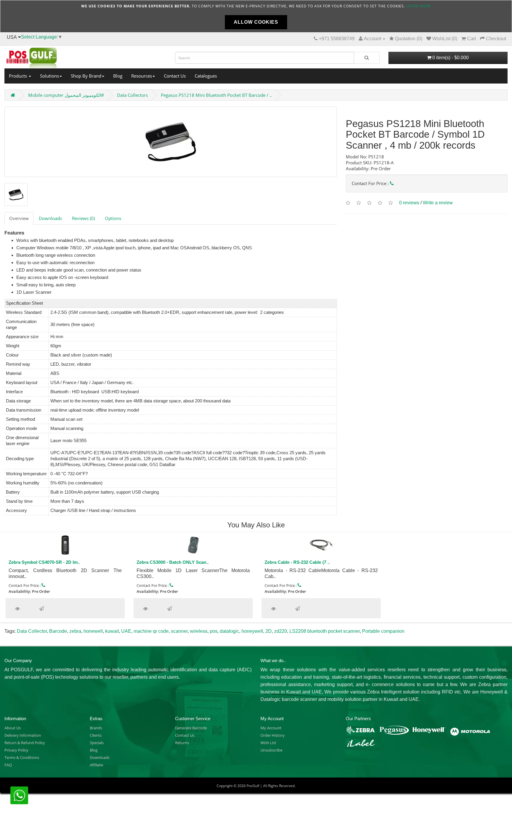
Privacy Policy (16, 750)
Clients (96, 735)
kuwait (112, 631)
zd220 (280, 631)
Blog (117, 76)
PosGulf (253, 785)
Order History (272, 735)
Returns (182, 742)
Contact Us (175, 76)
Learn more (418, 6)
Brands (96, 728)
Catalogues (206, 76)
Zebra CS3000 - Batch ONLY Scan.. (173, 562)
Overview (19, 218)
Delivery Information (22, 735)
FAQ (8, 765)
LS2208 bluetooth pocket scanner (324, 631)
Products (18, 76)
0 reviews (409, 202)
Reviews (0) (83, 218)
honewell (93, 631)
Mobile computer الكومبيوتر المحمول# (66, 95)
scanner (179, 631)
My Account (270, 728)
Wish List (268, 742)
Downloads (50, 218)
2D (268, 631)
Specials (97, 742)
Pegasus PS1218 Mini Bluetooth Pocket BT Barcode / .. (216, 95)
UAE (126, 631)
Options (113, 218)
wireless (198, 631)
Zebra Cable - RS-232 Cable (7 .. (297, 562)
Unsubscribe (271, 750)
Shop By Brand (86, 76)
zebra (75, 631)
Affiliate (96, 765)
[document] (256, 16)
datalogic (229, 631)
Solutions (49, 76)
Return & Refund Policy (24, 742)
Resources (141, 76)
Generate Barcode (191, 728)
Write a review (438, 202)
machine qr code (151, 631)
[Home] (85, 56)
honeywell (252, 631)
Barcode (58, 631)
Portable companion (383, 631)
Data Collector (32, 631)
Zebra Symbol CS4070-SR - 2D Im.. (44, 562)
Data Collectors (132, 95)
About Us (12, 728)
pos (213, 631)
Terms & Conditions (21, 757)
